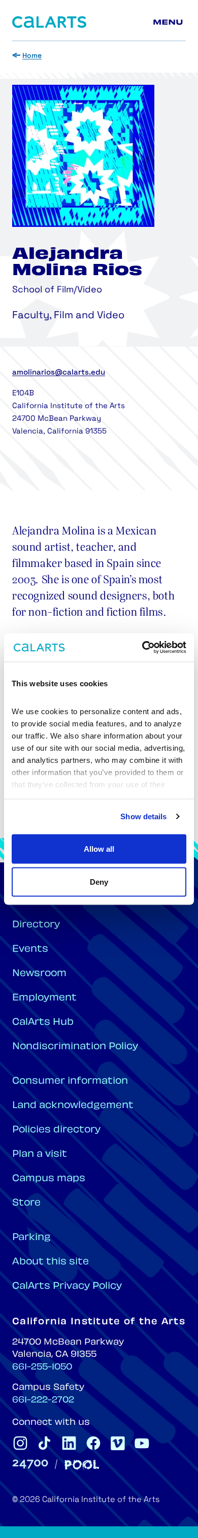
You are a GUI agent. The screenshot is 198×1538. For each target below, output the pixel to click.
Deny (99, 882)
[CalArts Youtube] (142, 1443)
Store (26, 1203)
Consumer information (70, 1081)
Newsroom (39, 973)
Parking (31, 1237)
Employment (44, 998)
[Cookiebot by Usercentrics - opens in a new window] (142, 647)
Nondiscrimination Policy (75, 1047)
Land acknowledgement (73, 1105)
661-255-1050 (42, 1367)
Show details (143, 816)
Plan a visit (39, 1154)
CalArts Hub (43, 1022)
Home (32, 56)
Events (30, 949)
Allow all (99, 848)
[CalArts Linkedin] (69, 1443)
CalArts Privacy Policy (67, 1286)
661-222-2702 (43, 1400)
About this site (50, 1262)
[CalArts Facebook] (93, 1443)
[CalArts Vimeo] (118, 1443)
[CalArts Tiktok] (45, 1443)
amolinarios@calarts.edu (58, 373)
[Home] (49, 22)
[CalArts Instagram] (20, 1443)
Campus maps (48, 1179)
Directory (36, 925)
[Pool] (81, 1464)
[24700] (30, 1464)
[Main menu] (169, 22)
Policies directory (56, 1130)
